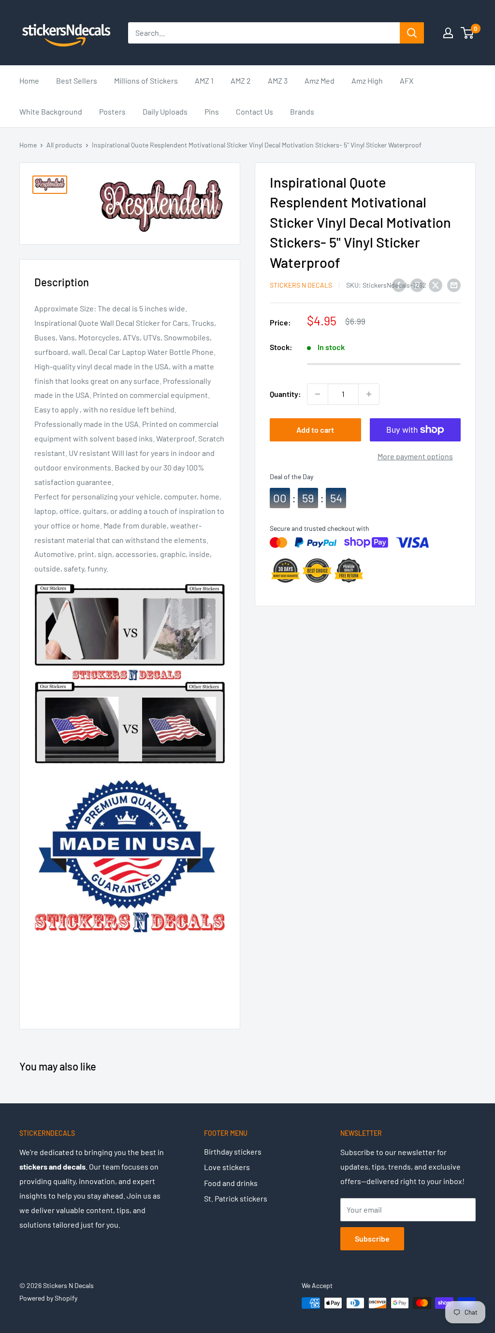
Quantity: (285, 393)
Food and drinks (231, 1182)
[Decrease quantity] (317, 394)
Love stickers (227, 1167)
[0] (468, 33)
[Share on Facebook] (399, 284)
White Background (50, 111)
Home (29, 80)
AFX (406, 80)
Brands (302, 111)
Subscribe (372, 1238)
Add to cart (315, 429)
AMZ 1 (204, 80)
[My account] (448, 33)
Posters (112, 111)
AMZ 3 (278, 80)
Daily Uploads (165, 111)
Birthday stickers (233, 1151)
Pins (211, 111)
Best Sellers (76, 80)
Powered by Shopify (48, 1298)
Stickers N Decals (301, 285)
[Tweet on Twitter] (435, 284)
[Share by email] (454, 284)
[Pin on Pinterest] (417, 284)
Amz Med (320, 80)
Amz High (367, 80)
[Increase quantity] (369, 394)
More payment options (415, 456)
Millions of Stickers (146, 80)
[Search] (412, 33)
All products (64, 145)
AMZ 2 (241, 80)
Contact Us (254, 111)
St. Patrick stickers (235, 1198)
